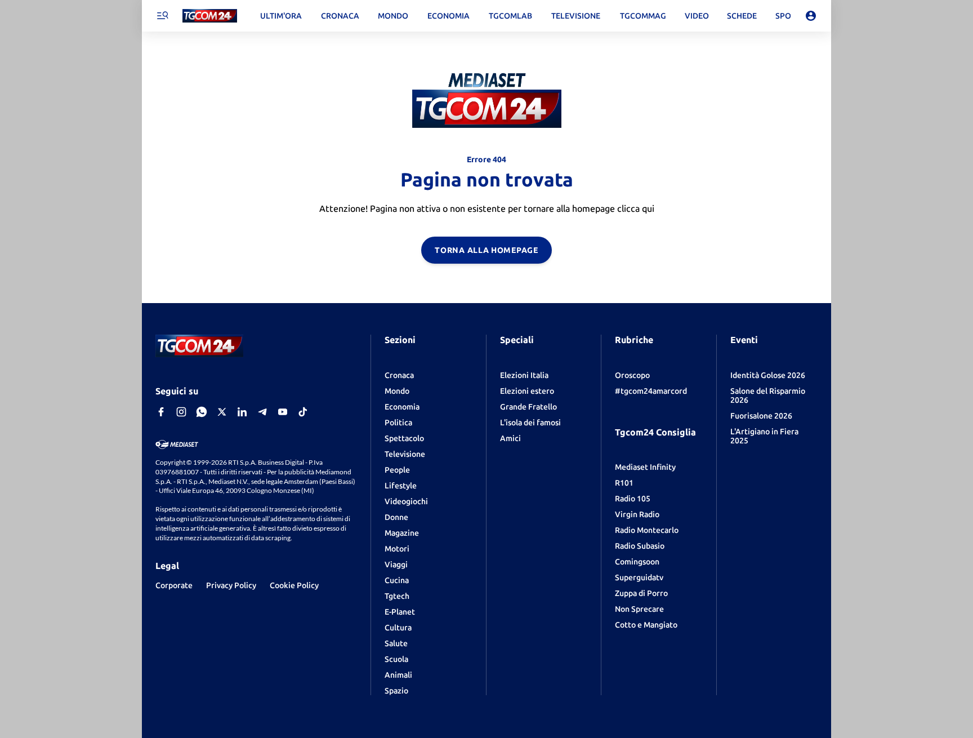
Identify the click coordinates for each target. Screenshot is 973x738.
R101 (624, 482)
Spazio (396, 690)
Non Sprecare (639, 608)
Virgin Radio (637, 514)
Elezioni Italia (524, 375)
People (397, 469)
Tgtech (397, 596)
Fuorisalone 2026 (761, 415)
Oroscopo (632, 375)
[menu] (162, 16)
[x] (221, 411)
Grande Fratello (528, 406)
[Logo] (209, 16)
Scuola (396, 659)
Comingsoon (637, 561)
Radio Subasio (639, 545)
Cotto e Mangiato (646, 624)
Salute (396, 643)
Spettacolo (404, 438)
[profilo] (811, 16)
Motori (397, 548)
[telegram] (262, 411)
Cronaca (399, 375)
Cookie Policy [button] (294, 585)
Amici (510, 438)
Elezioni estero (527, 390)
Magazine (402, 532)
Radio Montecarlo (647, 530)
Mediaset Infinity (645, 467)
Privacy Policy (231, 585)
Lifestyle (401, 485)
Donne (396, 517)
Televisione (405, 454)
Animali (398, 674)
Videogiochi (406, 501)
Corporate (174, 585)
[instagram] (181, 411)
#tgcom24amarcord (651, 390)
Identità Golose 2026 (767, 375)
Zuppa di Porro (641, 593)
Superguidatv (639, 577)
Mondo (397, 390)
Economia (402, 406)
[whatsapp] (201, 411)
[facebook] (161, 411)
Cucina (397, 580)
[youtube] (282, 411)
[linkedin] (242, 411)
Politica (398, 422)
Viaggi (396, 564)
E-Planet (400, 611)
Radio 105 (632, 498)
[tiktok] (303, 411)
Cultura (398, 627)
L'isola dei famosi (530, 422)
